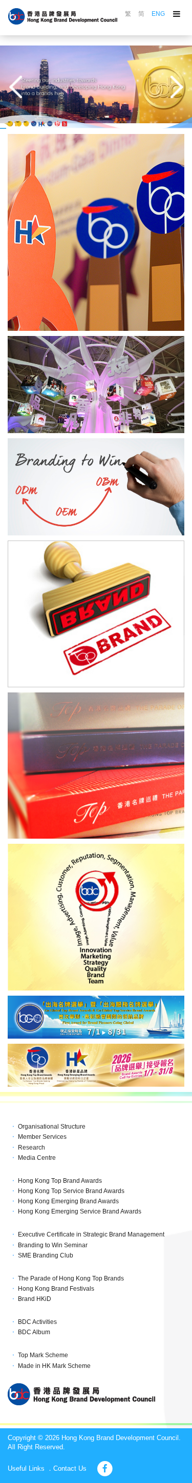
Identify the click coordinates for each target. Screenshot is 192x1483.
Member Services (42, 1136)
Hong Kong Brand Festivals (56, 1288)
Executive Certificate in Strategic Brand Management (91, 1234)
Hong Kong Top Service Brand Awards (71, 1191)
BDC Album (34, 1332)
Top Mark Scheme (43, 1355)
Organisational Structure (52, 1126)
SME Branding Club (45, 1255)
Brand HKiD (34, 1298)
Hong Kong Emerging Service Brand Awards (79, 1211)
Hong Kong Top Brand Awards (60, 1180)
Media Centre (37, 1157)
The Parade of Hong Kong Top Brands (71, 1278)
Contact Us (70, 1468)
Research (31, 1147)
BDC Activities (37, 1321)
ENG (158, 13)
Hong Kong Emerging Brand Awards (68, 1201)
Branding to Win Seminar (53, 1245)
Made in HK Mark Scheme (54, 1365)
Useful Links (26, 1468)
